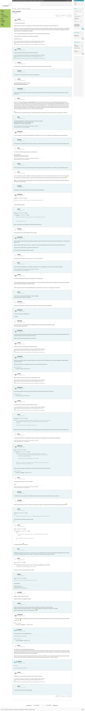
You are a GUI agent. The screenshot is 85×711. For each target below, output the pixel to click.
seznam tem (76, 35)
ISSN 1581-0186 (32, 709)
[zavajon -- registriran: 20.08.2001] (15, 603)
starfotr (19, 254)
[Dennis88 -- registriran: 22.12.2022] (15, 593)
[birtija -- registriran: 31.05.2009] (15, 686)
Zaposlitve (3, 20)
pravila (3, 25)
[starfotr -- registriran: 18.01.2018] (15, 255)
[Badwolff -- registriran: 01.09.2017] (15, 492)
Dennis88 (19, 592)
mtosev (19, 19)
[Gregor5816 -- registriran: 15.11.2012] (15, 89)
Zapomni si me (78, 16)
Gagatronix (19, 131)
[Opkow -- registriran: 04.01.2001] (15, 164)
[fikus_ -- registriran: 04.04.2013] (15, 117)
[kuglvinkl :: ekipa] (15, 630)
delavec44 (19, 301)
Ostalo (2, 24)
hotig (18, 98)
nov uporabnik (76, 24)
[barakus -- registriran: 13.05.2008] (15, 63)
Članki (2, 18)
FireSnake (23, 624)
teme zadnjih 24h (5, 16)
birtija (18, 686)
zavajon (19, 603)
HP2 (31, 690)
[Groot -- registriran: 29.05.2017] (15, 415)
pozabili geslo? (77, 25)
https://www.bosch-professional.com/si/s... (21, 155)
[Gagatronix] (15, 132)
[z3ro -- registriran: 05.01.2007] (15, 549)
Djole (18, 558)
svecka (19, 274)
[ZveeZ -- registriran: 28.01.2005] (15, 292)
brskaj (3, 22)
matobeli (19, 70)
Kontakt (26, 709)
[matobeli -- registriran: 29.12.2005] (15, 71)
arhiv (3, 12)
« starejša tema (29, 705)
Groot (18, 414)
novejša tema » (55, 705)
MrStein (19, 574)
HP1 (28, 690)
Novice (2, 10)
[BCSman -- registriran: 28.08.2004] (15, 140)
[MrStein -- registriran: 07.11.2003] (15, 574)
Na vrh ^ (82, 709)
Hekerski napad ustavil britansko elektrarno (25, 0)
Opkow (19, 163)
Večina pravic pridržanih (8, 709)
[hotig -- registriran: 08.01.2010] (15, 98)
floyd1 (18, 209)
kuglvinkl (19, 629)
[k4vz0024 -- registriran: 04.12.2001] (15, 186)
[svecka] (15, 275)
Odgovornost (16, 709)
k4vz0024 (19, 186)
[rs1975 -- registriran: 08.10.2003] (15, 79)
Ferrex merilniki (32, 102)
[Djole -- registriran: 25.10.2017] (15, 559)
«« (56, 15)
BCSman (19, 139)
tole (20, 690)
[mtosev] (15, 19)
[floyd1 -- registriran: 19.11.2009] (15, 209)
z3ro (18, 549)
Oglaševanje (21, 709)
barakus (19, 62)
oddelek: (34, 705)
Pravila (2, 709)
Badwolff (19, 492)
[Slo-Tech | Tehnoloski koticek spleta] (7, 5)
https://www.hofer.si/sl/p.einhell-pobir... (21, 84)
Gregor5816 (20, 88)
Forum (2, 14)
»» (70, 15)
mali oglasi (4, 15)
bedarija (22, 472)
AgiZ (22, 368)
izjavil (26, 198)
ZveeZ (18, 292)
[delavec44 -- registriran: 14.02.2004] (15, 302)
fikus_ (18, 117)
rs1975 (18, 79)
